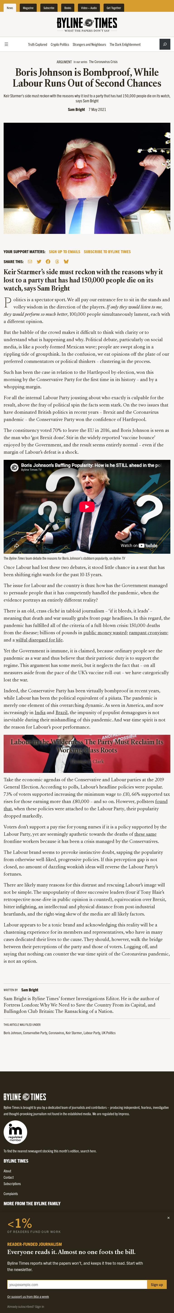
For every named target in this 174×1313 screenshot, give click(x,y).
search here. (88, 1151)
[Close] (168, 1217)
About (7, 1170)
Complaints (11, 1193)
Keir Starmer (74, 1032)
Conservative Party (35, 1032)
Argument (64, 61)
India (40, 713)
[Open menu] (6, 44)
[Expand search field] (165, 44)
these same (145, 834)
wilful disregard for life (39, 640)
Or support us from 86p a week (28, 1296)
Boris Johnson (13, 1032)
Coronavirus (56, 1032)
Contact (9, 1177)
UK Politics (109, 1032)
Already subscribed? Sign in (25, 1306)
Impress (123, 1113)
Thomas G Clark (87, 762)
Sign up (157, 1284)
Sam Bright (76, 109)
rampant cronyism (148, 633)
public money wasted (105, 633)
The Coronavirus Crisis (103, 61)
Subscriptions (12, 1183)
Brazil (62, 713)
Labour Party (92, 1032)
